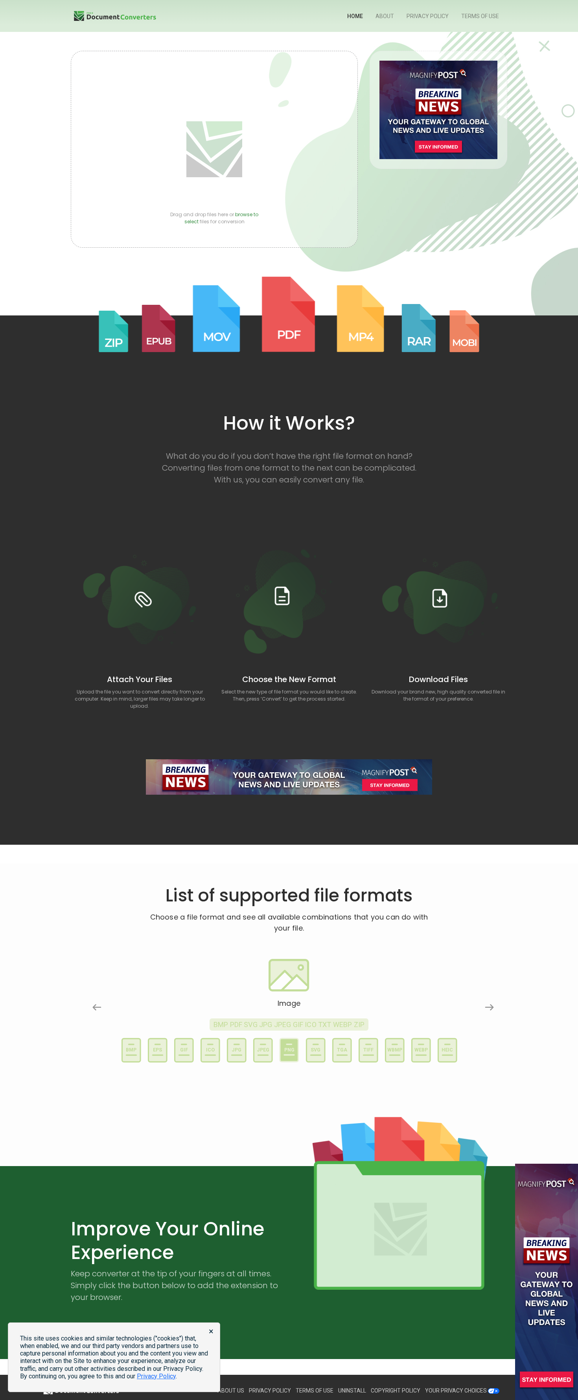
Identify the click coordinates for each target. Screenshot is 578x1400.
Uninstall (352, 1390)
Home (355, 16)
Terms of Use (480, 16)
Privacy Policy (428, 16)
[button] (92, 1003)
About (385, 16)
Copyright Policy (395, 1390)
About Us (230, 1390)
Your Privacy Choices (456, 1390)
